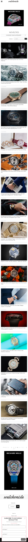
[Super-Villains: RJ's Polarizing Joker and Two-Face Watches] (14, 50)
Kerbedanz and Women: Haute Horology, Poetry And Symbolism (13, 373)
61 (21, 447)
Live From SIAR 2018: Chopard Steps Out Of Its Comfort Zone (14, 283)
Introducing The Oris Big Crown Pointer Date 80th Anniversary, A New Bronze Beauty (12, 105)
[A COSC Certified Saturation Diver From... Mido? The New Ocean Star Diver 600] (14, 73)
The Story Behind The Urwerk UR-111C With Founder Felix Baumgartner (13, 441)
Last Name (4, 534)
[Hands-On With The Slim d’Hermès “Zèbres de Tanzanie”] (14, 252)
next (14, 448)
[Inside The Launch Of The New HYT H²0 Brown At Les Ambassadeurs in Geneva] (14, 319)
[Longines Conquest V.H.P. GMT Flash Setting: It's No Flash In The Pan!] (14, 386)
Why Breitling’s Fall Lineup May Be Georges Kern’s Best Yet (13, 171)
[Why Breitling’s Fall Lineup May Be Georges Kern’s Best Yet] (14, 162)
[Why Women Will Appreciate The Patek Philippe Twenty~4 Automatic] (14, 296)
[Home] (14, 1)
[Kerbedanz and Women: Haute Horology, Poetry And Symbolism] (14, 364)
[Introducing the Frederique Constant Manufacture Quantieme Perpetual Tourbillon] (14, 409)
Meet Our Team (14, 515)
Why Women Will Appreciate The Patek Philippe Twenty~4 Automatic (12, 306)
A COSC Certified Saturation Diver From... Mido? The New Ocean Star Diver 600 (14, 82)
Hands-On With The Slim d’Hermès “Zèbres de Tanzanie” (14, 261)
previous (5, 447)
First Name (4, 529)
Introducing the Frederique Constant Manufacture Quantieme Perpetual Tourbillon (12, 418)
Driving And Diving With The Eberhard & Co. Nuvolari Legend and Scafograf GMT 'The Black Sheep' (13, 194)
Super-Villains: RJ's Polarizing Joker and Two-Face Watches (12, 60)
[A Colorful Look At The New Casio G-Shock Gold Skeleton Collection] (14, 341)
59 (13, 447)
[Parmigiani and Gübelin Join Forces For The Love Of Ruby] (14, 140)
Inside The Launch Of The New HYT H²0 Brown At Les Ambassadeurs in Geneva (13, 328)
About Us (14, 513)
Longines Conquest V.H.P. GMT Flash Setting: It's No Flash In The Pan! (14, 396)
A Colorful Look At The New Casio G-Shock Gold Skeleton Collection (12, 351)
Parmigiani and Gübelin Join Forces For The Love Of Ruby (13, 150)
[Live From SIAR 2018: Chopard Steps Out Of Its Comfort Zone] (14, 273)
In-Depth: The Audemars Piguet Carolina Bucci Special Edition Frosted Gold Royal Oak (13, 239)
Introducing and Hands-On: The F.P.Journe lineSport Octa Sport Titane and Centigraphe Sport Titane (13, 217)
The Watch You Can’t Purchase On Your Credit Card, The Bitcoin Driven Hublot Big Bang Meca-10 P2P (13, 128)
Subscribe (13, 503)
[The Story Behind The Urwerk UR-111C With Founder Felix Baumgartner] (14, 431)
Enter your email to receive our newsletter (11, 524)
